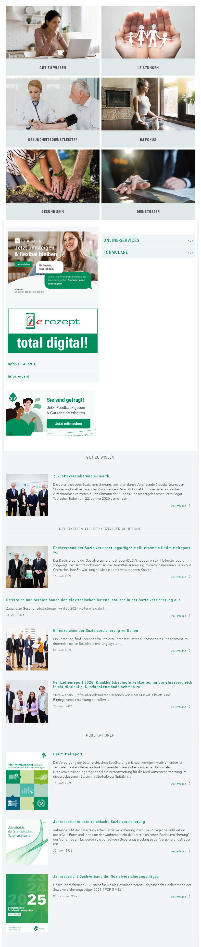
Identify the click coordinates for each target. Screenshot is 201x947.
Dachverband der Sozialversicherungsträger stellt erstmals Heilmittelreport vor (121, 550)
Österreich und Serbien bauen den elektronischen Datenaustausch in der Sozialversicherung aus (93, 600)
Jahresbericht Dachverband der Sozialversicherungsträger (105, 876)
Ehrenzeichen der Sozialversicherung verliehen (95, 630)
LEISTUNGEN (148, 68)
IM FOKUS (148, 140)
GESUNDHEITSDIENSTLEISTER (53, 140)
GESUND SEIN (52, 211)
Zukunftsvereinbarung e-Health (81, 476)
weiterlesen (178, 506)
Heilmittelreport (67, 754)
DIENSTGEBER (148, 211)
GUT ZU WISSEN (52, 68)
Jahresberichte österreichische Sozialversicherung (99, 822)
